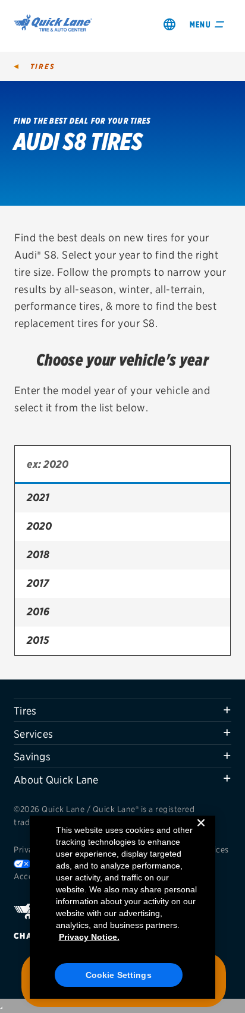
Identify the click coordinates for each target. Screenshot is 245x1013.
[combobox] (122, 465)
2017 (38, 583)
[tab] (122, 710)
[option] (122, 498)
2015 (38, 640)
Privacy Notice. (89, 937)
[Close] (201, 832)
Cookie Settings (119, 975)
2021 (38, 497)
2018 (38, 554)
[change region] (169, 24)
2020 (39, 526)
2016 (38, 611)
